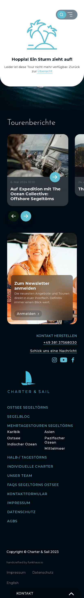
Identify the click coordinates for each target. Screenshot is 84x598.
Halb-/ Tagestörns (27, 457)
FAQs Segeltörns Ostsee (33, 485)
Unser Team (19, 476)
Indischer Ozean (22, 444)
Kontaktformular (27, 494)
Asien (49, 432)
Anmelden (26, 314)
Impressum (18, 503)
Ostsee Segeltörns (27, 407)
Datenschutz (21, 512)
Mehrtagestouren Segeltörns (40, 426)
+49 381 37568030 (60, 342)
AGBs (12, 521)
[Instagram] (54, 360)
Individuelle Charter (30, 466)
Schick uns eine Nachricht (53, 351)
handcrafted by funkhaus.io (25, 562)
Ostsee (13, 438)
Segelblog (18, 417)
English (13, 583)
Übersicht (45, 71)
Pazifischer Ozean (54, 440)
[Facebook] (73, 360)
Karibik (13, 432)
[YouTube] (64, 360)
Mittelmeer (54, 448)
